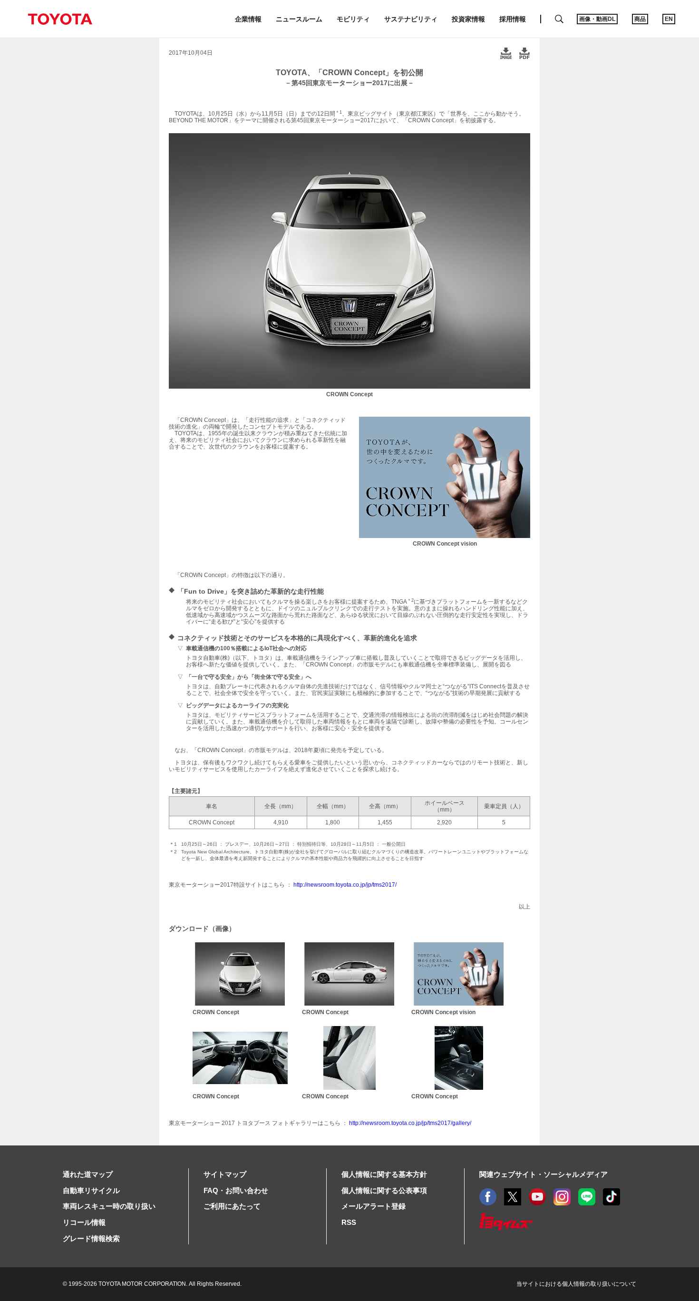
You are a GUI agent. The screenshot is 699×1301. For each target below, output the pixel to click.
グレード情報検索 (91, 1238)
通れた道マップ (88, 1174)
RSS (348, 1222)
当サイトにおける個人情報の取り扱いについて (576, 1284)
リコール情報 (84, 1222)
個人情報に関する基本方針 (384, 1174)
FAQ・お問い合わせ (236, 1190)
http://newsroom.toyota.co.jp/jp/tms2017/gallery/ (410, 1123)
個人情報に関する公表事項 (384, 1190)
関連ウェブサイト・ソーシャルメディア (543, 1174)
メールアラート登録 (373, 1206)
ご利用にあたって (232, 1206)
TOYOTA (60, 19)
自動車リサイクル (91, 1190)
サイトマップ (225, 1174)
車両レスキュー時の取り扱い (109, 1206)
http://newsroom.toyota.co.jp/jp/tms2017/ (345, 884)
